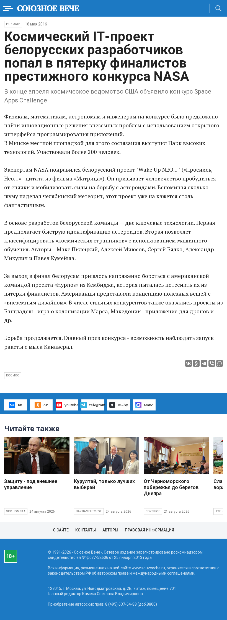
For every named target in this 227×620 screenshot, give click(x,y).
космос (12, 375)
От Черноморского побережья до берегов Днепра (171, 487)
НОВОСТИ (13, 23)
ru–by (123, 404)
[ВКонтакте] (188, 363)
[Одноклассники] (196, 363)
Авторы (110, 530)
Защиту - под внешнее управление (30, 484)
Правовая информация (149, 530)
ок (45, 404)
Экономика (15, 511)
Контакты (85, 530)
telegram (96, 404)
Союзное (153, 511)
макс (148, 404)
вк (20, 404)
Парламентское (89, 511)
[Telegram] (204, 363)
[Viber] (211, 363)
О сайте (61, 530)
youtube (71, 404)
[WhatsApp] (219, 363)
